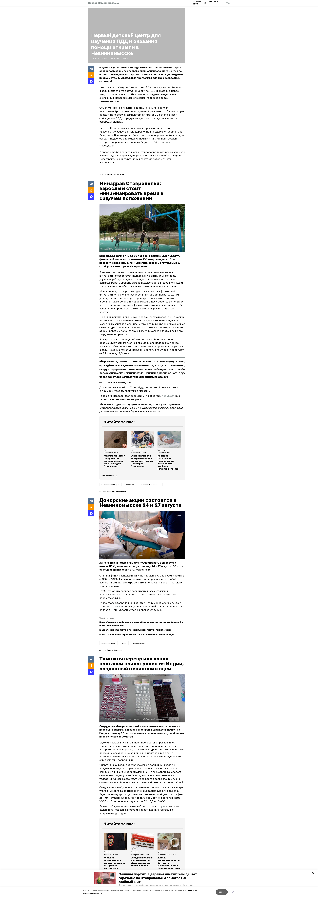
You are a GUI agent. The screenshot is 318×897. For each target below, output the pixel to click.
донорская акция (108, 643)
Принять (222, 892)
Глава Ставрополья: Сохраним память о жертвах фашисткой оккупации (136, 634)
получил (162, 806)
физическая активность (150, 484)
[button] (105, 878)
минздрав (130, 484)
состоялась (113, 606)
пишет (169, 142)
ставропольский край (110, 484)
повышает (168, 395)
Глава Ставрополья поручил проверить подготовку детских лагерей (135, 630)
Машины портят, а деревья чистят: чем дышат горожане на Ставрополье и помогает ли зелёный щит (158, 878)
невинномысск (139, 643)
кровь (124, 643)
